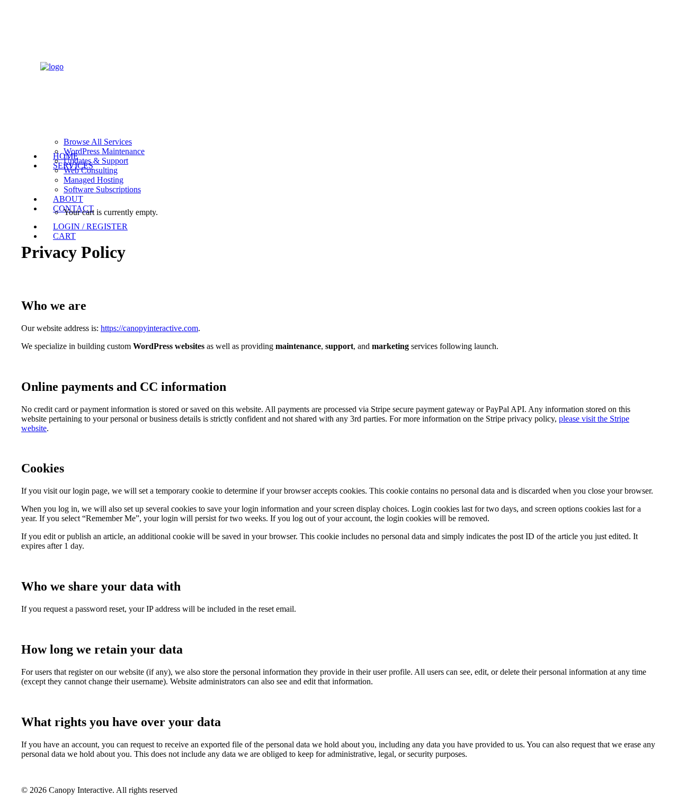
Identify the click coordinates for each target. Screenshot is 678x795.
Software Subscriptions (102, 189)
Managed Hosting (93, 179)
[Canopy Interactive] (339, 62)
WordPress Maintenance (104, 151)
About (68, 198)
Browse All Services (98, 141)
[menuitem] (349, 177)
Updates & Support (96, 160)
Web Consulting (91, 170)
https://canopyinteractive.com (149, 328)
